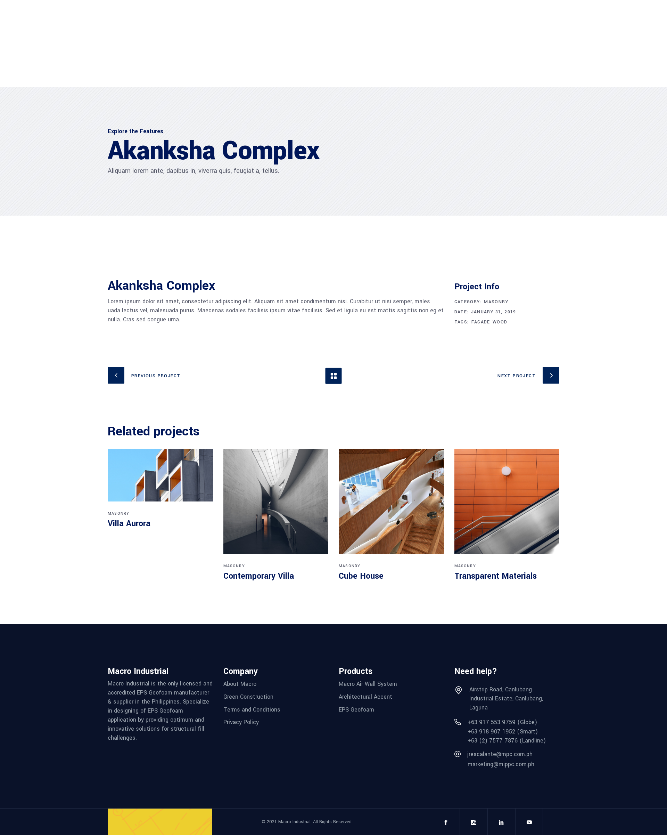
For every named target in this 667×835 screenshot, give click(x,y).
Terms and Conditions (251, 709)
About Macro (239, 684)
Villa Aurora (129, 523)
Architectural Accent (365, 697)
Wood (500, 322)
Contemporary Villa (258, 576)
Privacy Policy (241, 722)
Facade (480, 322)
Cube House (361, 576)
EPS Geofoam (356, 709)
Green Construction (248, 697)
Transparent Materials (495, 576)
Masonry (496, 301)
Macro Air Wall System (368, 684)
